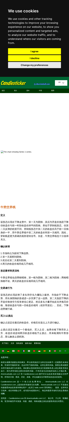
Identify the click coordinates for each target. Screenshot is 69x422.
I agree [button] (34, 51)
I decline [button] (34, 58)
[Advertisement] (34, 120)
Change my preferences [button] (34, 65)
